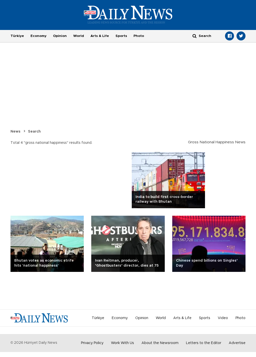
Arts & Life (99, 36)
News (15, 131)
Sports (121, 36)
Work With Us (122, 343)
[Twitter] (241, 35)
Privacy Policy (92, 343)
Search (34, 131)
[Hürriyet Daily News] (128, 14)
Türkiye (17, 36)
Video (223, 318)
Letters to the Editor (203, 343)
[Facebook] (229, 35)
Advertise (237, 343)
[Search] (194, 36)
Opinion (60, 36)
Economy (38, 36)
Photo (139, 36)
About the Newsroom (160, 343)
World (78, 36)
